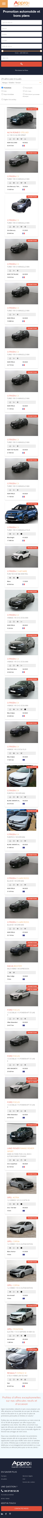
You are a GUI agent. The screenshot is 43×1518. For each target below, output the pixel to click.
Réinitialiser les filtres (21, 70)
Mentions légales (28, 1476)
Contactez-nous (21, 1508)
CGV (24, 1479)
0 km (5, 91)
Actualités (4, 1479)
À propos (4, 1476)
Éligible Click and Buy (10, 99)
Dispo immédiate (9, 94)
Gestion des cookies (29, 1482)
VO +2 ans (28, 91)
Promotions (7, 88)
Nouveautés (28, 88)
